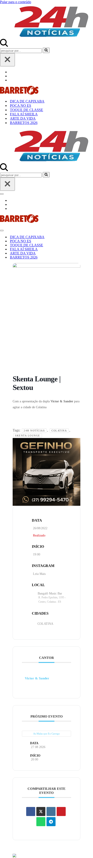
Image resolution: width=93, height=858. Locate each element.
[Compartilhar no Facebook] (30, 811)
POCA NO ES (20, 105)
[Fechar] (7, 59)
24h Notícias (34, 430)
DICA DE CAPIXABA (27, 101)
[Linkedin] (51, 811)
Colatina (59, 430)
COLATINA (45, 623)
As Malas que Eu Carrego (46, 733)
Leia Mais (39, 574)
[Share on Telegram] (51, 821)
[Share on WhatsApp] (40, 821)
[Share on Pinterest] (61, 811)
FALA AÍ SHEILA (24, 114)
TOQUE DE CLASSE (26, 110)
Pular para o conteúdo (15, 2)
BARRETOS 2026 (23, 123)
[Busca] (4, 45)
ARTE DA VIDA (23, 118)
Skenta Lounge (27, 435)
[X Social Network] (40, 811)
